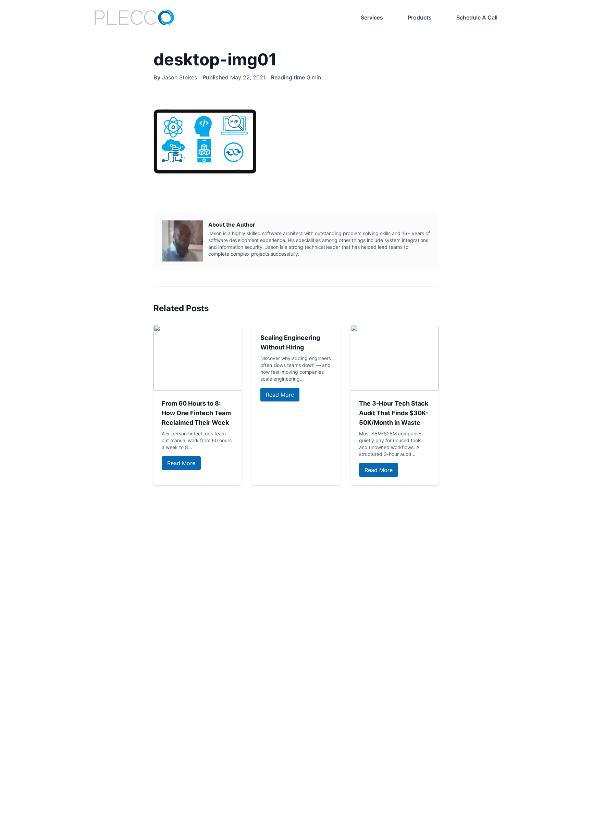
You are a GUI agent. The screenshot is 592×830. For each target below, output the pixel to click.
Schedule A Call (476, 17)
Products (420, 17)
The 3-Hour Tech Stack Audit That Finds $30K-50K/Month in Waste (393, 413)
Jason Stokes (179, 77)
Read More (181, 463)
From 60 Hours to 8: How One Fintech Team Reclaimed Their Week (196, 413)
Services (372, 17)
